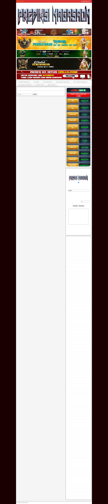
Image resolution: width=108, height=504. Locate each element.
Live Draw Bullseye (72, 296)
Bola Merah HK (71, 425)
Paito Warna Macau (72, 364)
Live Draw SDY (71, 281)
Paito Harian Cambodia (73, 406)
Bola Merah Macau (72, 442)
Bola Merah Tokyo (72, 454)
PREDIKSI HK (71, 240)
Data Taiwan (71, 332)
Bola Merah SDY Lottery (73, 440)
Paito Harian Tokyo (72, 418)
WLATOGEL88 (71, 496)
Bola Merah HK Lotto (72, 428)
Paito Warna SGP (72, 362)
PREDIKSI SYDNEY (72, 245)
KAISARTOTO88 (72, 491)
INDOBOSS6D (71, 489)
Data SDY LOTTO (72, 320)
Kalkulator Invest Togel (73, 474)
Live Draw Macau (72, 286)
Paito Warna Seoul (72, 379)
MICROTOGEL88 (72, 494)
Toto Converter (71, 469)
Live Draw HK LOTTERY (73, 277)
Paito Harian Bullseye (73, 413)
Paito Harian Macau (72, 403)
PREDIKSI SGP (71, 242)
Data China (70, 330)
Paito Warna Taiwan (72, 371)
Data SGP (70, 316)
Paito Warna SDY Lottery (73, 359)
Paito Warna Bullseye (73, 374)
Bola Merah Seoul (72, 459)
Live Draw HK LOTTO (73, 274)
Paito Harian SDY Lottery (73, 401)
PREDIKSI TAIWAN (72, 252)
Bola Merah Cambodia (73, 445)
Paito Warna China (72, 369)
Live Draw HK (71, 272)
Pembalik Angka (71, 467)
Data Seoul (70, 340)
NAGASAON (20, 1)
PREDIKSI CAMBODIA (73, 257)
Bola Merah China (72, 447)
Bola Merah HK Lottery (73, 430)
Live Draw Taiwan (72, 293)
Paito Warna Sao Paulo (73, 381)
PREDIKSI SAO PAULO (73, 264)
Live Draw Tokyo (72, 303)
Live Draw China (71, 291)
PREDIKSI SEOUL (72, 262)
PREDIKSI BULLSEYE (73, 254)
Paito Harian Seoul (72, 415)
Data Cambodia (71, 325)
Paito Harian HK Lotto (73, 389)
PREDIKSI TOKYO (72, 259)
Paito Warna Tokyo (72, 376)
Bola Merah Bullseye (72, 452)
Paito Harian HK (71, 386)
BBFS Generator (72, 464)
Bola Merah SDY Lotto (73, 437)
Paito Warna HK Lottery (73, 352)
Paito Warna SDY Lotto (73, 357)
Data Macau (70, 328)
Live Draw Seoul (71, 298)
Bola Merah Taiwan (72, 449)
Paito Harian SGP (72, 394)
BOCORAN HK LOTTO (85, 1)
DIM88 (69, 482)
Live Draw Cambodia (72, 289)
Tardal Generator (72, 472)
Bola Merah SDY (72, 435)
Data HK (70, 308)
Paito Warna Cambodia (73, 367)
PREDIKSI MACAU (72, 250)
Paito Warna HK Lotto (73, 350)
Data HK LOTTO (72, 311)
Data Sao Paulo (71, 342)
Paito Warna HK (71, 347)
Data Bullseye (71, 335)
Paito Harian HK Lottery (73, 391)
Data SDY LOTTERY (73, 323)
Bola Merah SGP (72, 433)
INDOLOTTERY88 (72, 487)
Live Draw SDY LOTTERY (74, 269)
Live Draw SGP (71, 279)
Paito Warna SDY (72, 355)
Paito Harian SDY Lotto (73, 398)
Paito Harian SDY (72, 396)
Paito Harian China (72, 408)
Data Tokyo (70, 337)
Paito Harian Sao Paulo (73, 420)
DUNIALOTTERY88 (72, 484)
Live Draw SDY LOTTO (73, 284)
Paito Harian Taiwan (72, 410)
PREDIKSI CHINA (72, 247)
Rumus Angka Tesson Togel (74, 476)
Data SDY (70, 318)
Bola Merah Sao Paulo (73, 457)
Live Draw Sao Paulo (72, 301)
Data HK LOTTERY (72, 313)
